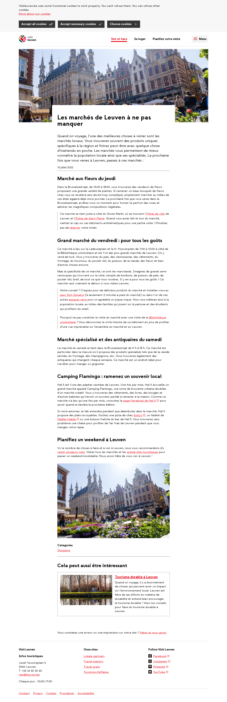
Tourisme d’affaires (96, 672)
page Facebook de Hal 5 (141, 401)
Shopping (63, 550)
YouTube (160, 672)
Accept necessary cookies (78, 24)
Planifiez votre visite (166, 39)
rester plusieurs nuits (71, 452)
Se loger (140, 39)
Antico (139, 415)
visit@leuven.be (29, 675)
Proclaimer (67, 693)
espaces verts (78, 300)
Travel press (92, 667)
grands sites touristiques (142, 452)
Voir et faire (119, 39)
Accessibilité (86, 693)
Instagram (161, 662)
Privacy (38, 693)
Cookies (51, 693)
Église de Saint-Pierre (89, 218)
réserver (74, 228)
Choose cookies (121, 24)
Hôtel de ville (155, 214)
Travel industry (93, 661)
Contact (24, 693)
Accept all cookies (34, 24)
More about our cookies (35, 14)
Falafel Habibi (68, 419)
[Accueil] (27, 39)
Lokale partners (94, 656)
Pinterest (161, 667)
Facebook (161, 656)
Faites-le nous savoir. (153, 633)
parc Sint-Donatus (72, 295)
